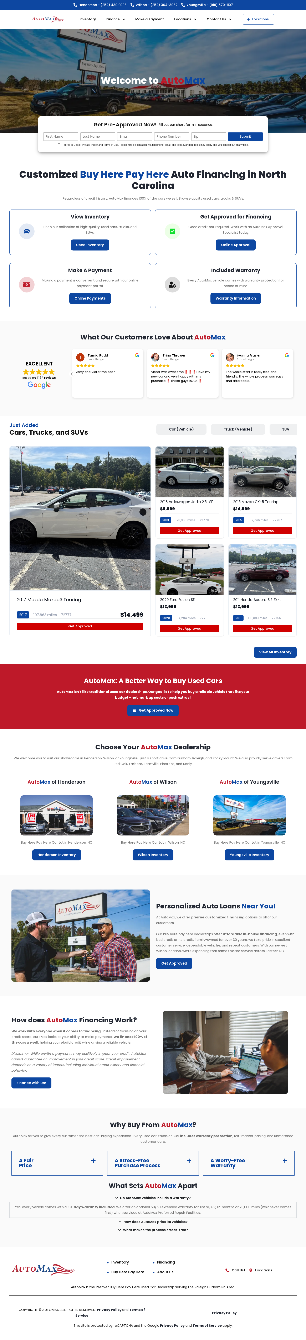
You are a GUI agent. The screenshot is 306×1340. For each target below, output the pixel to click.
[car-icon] (27, 231)
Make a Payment (149, 19)
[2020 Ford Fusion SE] (189, 590)
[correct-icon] (172, 231)
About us (165, 1272)
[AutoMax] (48, 19)
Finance (113, 19)
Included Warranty (235, 270)
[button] (72, 374)
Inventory (88, 19)
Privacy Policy (109, 1309)
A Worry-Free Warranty (227, 1163)
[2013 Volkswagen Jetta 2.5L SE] (189, 492)
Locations (182, 19)
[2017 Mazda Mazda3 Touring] (80, 541)
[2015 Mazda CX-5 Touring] (263, 492)
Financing (166, 1262)
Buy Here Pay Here (127, 1272)
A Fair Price (26, 1163)
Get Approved (80, 626)
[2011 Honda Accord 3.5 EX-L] (263, 590)
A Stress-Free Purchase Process (137, 1163)
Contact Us (216, 19)
